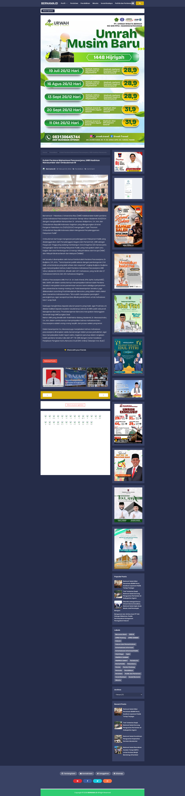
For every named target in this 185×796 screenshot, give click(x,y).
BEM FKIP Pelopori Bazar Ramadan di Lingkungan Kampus (75, 382)
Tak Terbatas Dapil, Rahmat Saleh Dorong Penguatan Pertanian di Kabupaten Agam (132, 594)
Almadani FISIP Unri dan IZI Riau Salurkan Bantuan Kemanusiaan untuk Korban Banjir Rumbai (97, 381)
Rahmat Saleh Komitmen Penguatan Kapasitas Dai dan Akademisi (132, 738)
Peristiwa (118, 674)
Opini (128, 654)
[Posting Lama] (103, 395)
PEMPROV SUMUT (121, 661)
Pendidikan (79, 169)
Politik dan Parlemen (132, 674)
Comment (91, 169)
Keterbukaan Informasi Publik (126, 651)
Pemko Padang (129, 667)
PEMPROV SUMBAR (121, 657)
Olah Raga (119, 654)
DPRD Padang (120, 638)
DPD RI (131, 634)
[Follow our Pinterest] (77, 781)
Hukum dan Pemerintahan (125, 644)
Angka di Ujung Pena (51, 385)
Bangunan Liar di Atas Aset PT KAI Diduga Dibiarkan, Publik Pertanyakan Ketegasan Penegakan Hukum (126, 617)
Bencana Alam (121, 634)
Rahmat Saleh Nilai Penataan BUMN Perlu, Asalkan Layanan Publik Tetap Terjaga (132, 584)
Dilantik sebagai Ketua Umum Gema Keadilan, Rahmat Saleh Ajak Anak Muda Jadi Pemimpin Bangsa (128, 606)
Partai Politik (120, 664)
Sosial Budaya (120, 677)
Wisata (118, 680)
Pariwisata (134, 661)
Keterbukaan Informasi (124, 648)
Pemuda (118, 670)
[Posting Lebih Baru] (47, 395)
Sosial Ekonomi (134, 677)
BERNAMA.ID (92, 793)
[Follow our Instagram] (107, 781)
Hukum (118, 641)
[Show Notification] (133, 3)
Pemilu (117, 667)
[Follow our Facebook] (87, 781)
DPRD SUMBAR (133, 638)
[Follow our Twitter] (97, 781)
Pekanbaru (131, 664)
